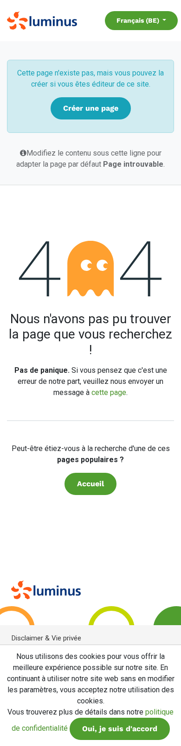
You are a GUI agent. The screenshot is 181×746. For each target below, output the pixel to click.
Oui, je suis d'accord (119, 728)
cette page (108, 392)
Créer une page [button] (90, 108)
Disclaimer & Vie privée (46, 638)
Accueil (90, 483)
